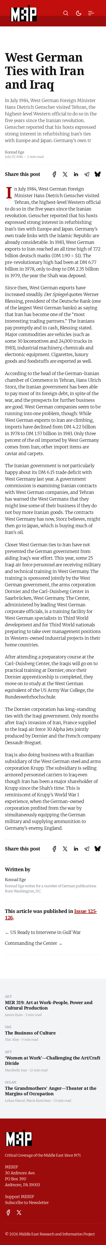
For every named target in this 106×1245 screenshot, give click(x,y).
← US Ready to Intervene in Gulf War (43, 932)
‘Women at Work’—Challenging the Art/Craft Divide (52, 1060)
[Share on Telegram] (86, 174)
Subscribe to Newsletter (27, 1202)
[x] (19, 1212)
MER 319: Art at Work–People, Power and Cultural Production (48, 1005)
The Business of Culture (30, 1033)
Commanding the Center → (34, 943)
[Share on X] (65, 174)
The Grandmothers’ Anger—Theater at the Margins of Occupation (50, 1091)
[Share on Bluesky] (98, 174)
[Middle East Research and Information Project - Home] (24, 13)
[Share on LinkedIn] (75, 174)
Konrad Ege (14, 152)
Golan (11, 1082)
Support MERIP (19, 1196)
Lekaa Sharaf (15, 1100)
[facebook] (8, 1212)
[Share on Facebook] (54, 174)
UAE (8, 1027)
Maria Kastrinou (38, 1100)
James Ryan (14, 1015)
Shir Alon (12, 1039)
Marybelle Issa (16, 1070)
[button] (65, 13)
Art (8, 996)
